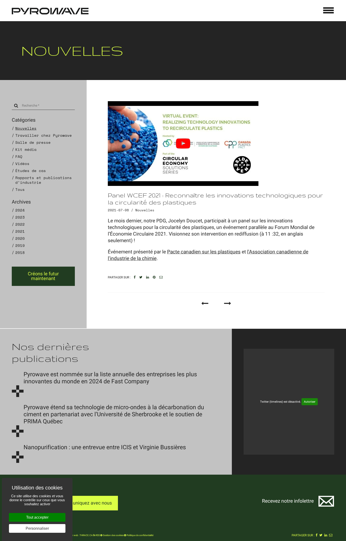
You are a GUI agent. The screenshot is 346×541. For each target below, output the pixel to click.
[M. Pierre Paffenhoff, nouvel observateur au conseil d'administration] (227, 303)
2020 (20, 238)
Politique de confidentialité (139, 535)
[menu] (328, 10)
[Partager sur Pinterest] (154, 277)
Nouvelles (25, 128)
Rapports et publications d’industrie (43, 180)
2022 (20, 224)
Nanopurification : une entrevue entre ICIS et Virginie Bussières (105, 447)
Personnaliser (37, 528)
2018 (20, 252)
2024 (20, 210)
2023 (20, 217)
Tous (20, 189)
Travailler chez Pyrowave (43, 135)
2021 (20, 231)
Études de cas (30, 170)
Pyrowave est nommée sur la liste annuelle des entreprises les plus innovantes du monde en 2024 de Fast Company (110, 378)
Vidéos (22, 163)
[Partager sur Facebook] (134, 277)
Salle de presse (33, 142)
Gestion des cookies (113, 535)
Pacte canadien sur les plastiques (204, 252)
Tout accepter (37, 517)
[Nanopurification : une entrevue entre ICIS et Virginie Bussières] (18, 457)
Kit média (25, 149)
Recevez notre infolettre (288, 501)
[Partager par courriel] (161, 277)
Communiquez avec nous (85, 503)
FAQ (18, 156)
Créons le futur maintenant (43, 276)
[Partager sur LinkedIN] (147, 277)
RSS (97, 535)
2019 (20, 245)
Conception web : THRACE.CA (77, 535)
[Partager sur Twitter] (140, 277)
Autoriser (309, 402)
